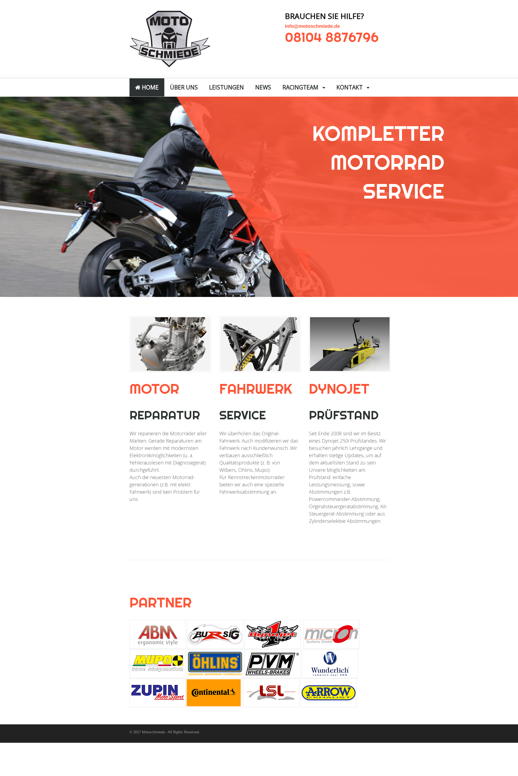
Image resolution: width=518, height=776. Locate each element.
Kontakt (349, 87)
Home (150, 87)
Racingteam (300, 87)
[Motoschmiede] (170, 64)
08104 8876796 (332, 37)
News (263, 87)
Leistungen (226, 87)
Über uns (184, 87)
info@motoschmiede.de (312, 26)
